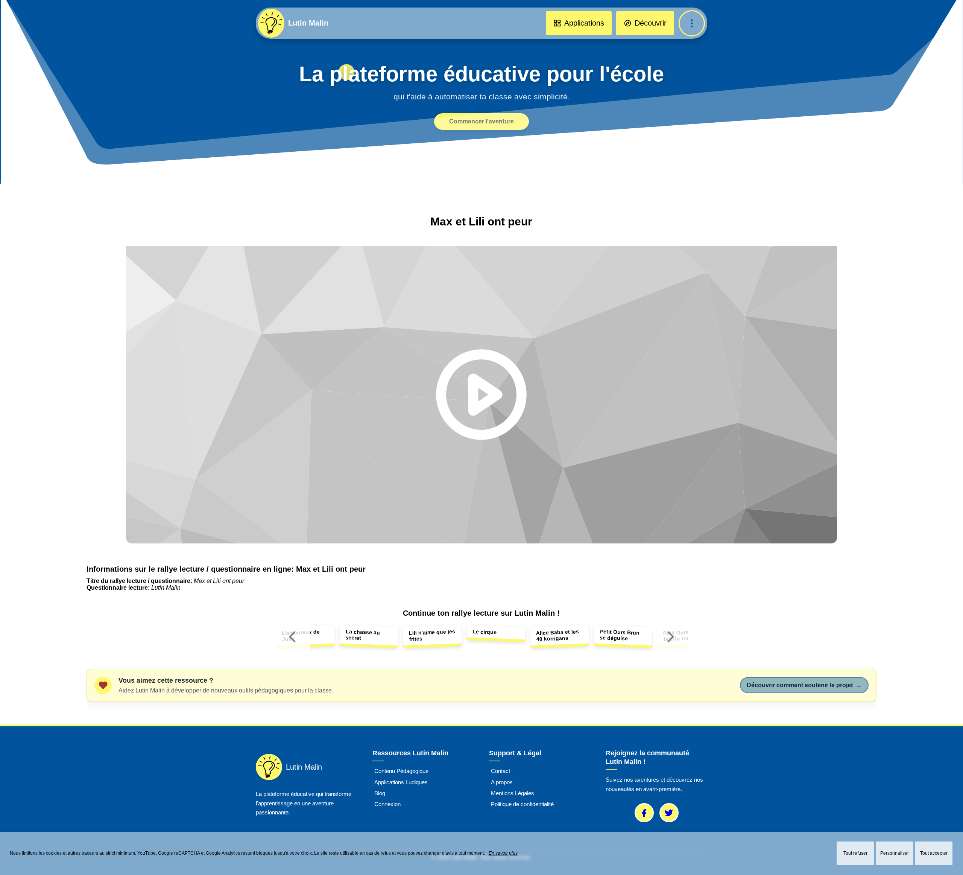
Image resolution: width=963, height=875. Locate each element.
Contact (500, 771)
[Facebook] (644, 812)
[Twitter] (669, 812)
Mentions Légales (512, 793)
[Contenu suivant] (670, 637)
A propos (502, 782)
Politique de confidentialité (522, 804)
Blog (379, 793)
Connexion (387, 804)
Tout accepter (934, 853)
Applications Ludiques (401, 782)
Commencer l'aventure (481, 121)
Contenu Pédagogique (401, 771)
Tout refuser (855, 853)
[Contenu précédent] (292, 637)
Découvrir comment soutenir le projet (804, 685)
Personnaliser (894, 853)
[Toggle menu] (692, 23)
